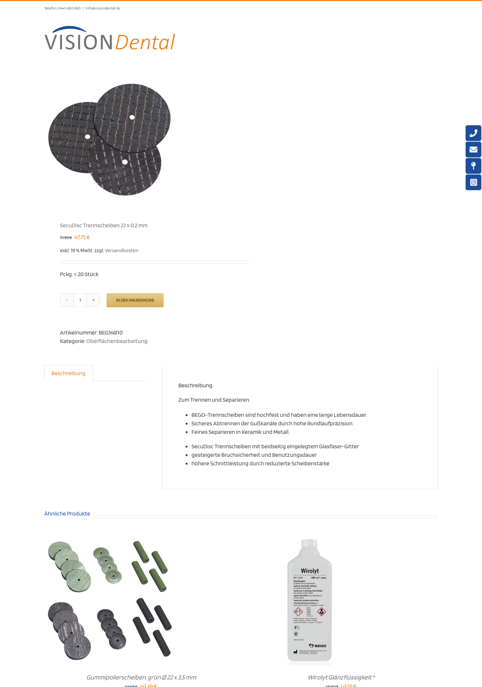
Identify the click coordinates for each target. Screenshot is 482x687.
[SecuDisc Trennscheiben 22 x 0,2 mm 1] (138, 138)
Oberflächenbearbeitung (117, 340)
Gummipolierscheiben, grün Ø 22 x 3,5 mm (141, 677)
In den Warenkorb (135, 300)
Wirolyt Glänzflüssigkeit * (341, 677)
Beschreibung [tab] (68, 373)
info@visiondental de (102, 8)
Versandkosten (121, 250)
